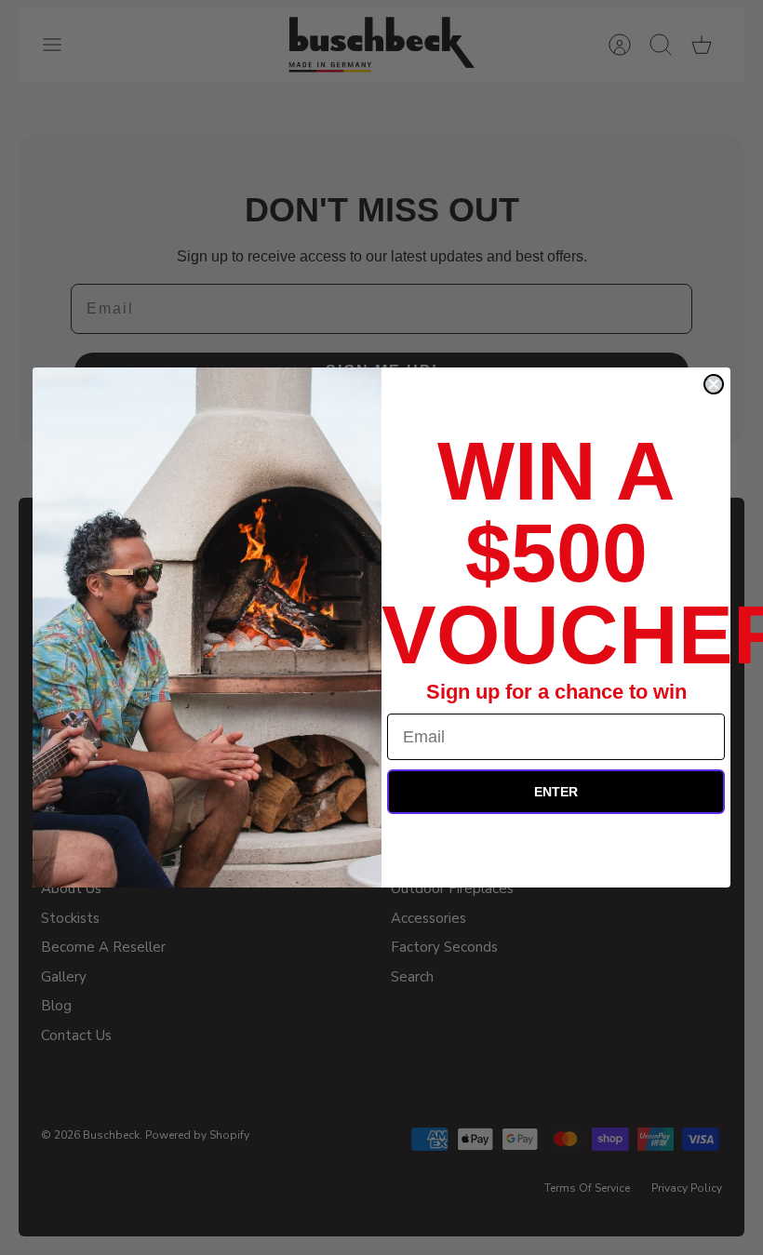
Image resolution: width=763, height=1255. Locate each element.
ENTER (556, 791)
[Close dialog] (713, 384)
